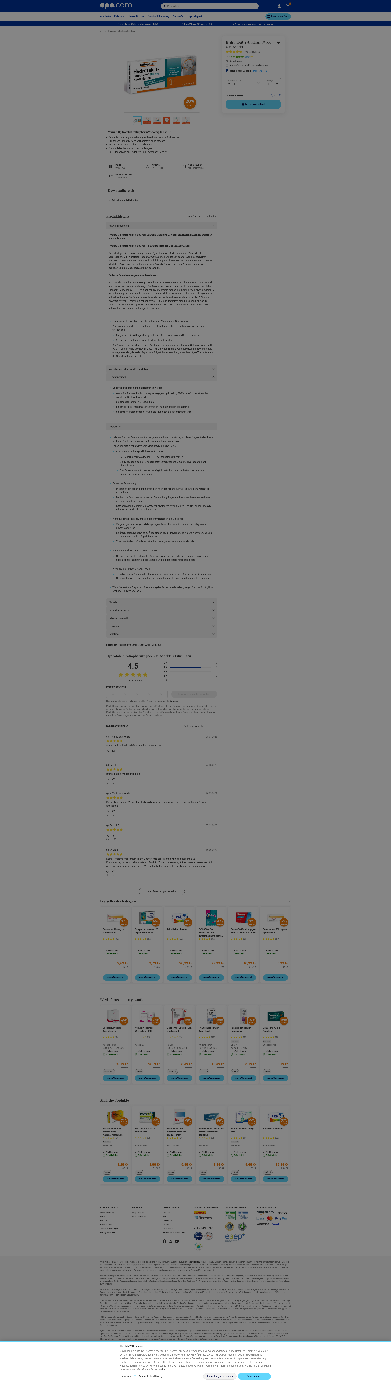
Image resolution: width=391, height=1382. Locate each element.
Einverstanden (254, 1376)
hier (260, 1362)
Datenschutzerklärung (150, 1376)
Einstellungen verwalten (220, 1376)
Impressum (126, 1376)
